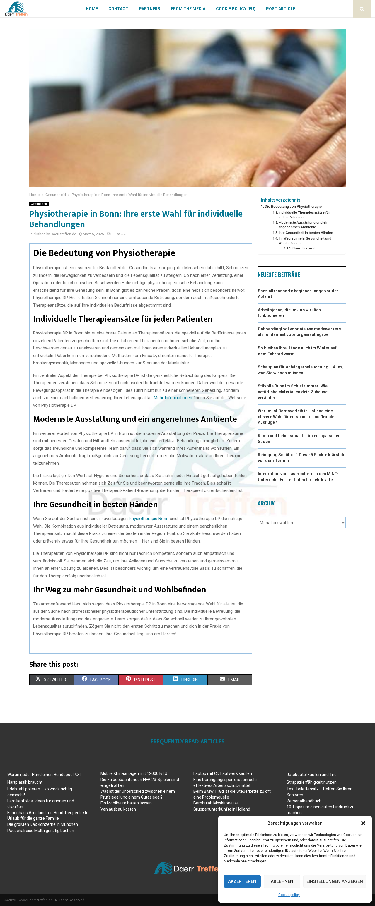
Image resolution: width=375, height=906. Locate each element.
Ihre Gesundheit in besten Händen (306, 233)
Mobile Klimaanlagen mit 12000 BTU (133, 773)
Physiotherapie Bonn (148, 518)
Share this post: (304, 248)
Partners (149, 8)
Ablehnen (282, 881)
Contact (118, 8)
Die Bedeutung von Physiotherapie (293, 206)
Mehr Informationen (173, 397)
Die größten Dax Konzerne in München (42, 824)
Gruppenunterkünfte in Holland (221, 809)
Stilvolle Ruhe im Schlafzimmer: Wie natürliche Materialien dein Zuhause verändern (293, 392)
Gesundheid (39, 203)
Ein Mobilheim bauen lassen (126, 803)
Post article (280, 8)
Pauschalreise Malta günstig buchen (40, 830)
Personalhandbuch (304, 801)
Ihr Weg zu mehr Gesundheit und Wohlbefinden (305, 240)
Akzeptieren (242, 881)
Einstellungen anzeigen (334, 881)
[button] (363, 823)
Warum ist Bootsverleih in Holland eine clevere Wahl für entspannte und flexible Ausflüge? (296, 417)
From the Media (188, 8)
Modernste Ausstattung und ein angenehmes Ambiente (303, 224)
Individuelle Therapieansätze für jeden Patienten (304, 214)
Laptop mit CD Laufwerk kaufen (222, 773)
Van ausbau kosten (118, 809)
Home (92, 8)
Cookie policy (289, 895)
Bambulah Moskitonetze (216, 803)
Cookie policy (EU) (235, 8)
